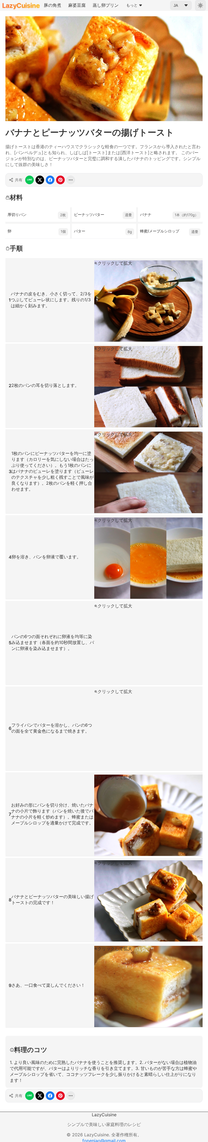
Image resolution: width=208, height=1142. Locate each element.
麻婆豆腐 (77, 5)
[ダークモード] (200, 5)
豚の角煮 (52, 5)
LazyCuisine (21, 5)
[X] (39, 180)
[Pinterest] (60, 180)
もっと (132, 5)
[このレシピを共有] (70, 180)
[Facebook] (50, 180)
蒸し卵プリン (106, 5)
